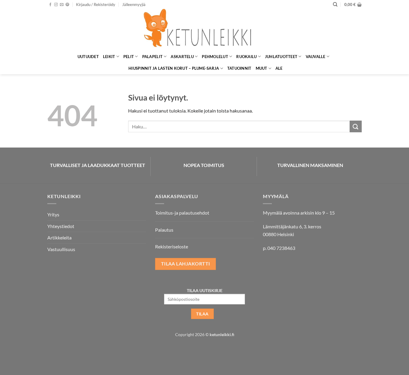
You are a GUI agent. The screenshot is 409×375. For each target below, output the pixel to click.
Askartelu (182, 56)
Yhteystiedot (60, 226)
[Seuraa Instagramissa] (56, 5)
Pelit (128, 56)
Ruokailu (246, 56)
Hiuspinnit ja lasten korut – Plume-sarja (173, 68)
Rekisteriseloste (171, 246)
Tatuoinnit (239, 68)
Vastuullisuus (61, 249)
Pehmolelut (215, 56)
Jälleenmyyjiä (134, 4)
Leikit (109, 56)
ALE (279, 68)
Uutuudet (88, 56)
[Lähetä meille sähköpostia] (61, 5)
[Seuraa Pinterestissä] (67, 5)
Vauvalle (315, 56)
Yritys (53, 214)
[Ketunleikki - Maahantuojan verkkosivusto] (204, 30)
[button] (95, 4)
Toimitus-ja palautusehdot (182, 212)
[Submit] (356, 126)
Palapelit (152, 56)
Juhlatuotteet (281, 56)
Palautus (164, 230)
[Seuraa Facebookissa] (50, 5)
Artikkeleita (59, 237)
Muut (261, 68)
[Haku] (335, 4)
